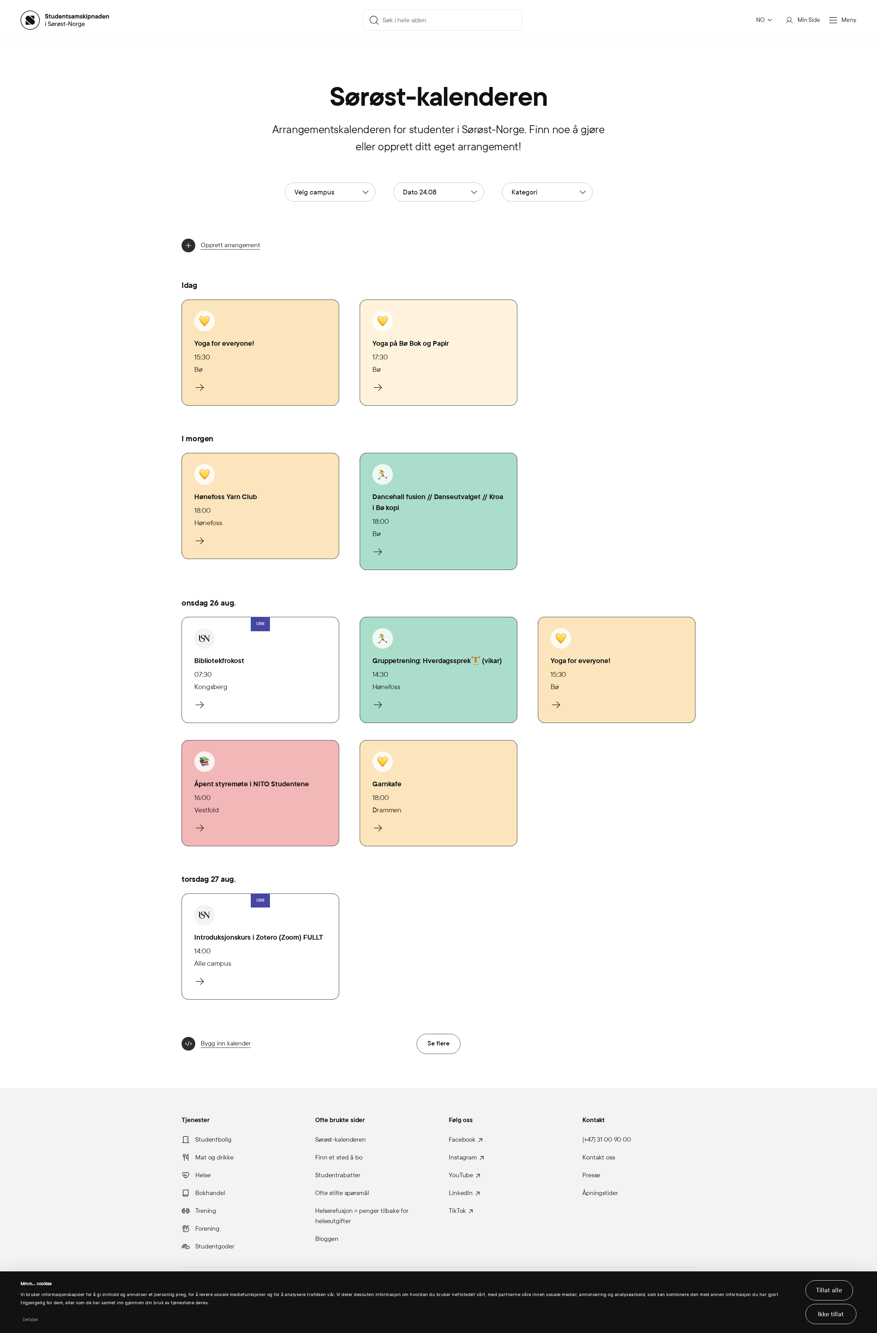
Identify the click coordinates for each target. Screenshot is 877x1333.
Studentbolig (213, 1139)
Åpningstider (600, 1193)
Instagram (463, 1157)
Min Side (809, 20)
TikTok (457, 1211)
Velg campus (314, 192)
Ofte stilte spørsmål (342, 1193)
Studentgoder (214, 1246)
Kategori (524, 192)
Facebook (462, 1139)
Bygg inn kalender (226, 1043)
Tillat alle (829, 1290)
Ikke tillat (831, 1314)
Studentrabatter (337, 1175)
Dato (419, 192)
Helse (202, 1175)
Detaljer (31, 1319)
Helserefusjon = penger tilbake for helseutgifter (361, 1216)
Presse (591, 1175)
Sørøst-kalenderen (340, 1139)
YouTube (461, 1175)
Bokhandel (210, 1193)
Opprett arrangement (230, 245)
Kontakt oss (598, 1157)
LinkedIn (461, 1193)
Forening (207, 1228)
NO (760, 20)
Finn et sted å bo (338, 1157)
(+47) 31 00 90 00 (606, 1139)
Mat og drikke (214, 1157)
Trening (205, 1211)
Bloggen (326, 1239)
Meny (848, 20)
